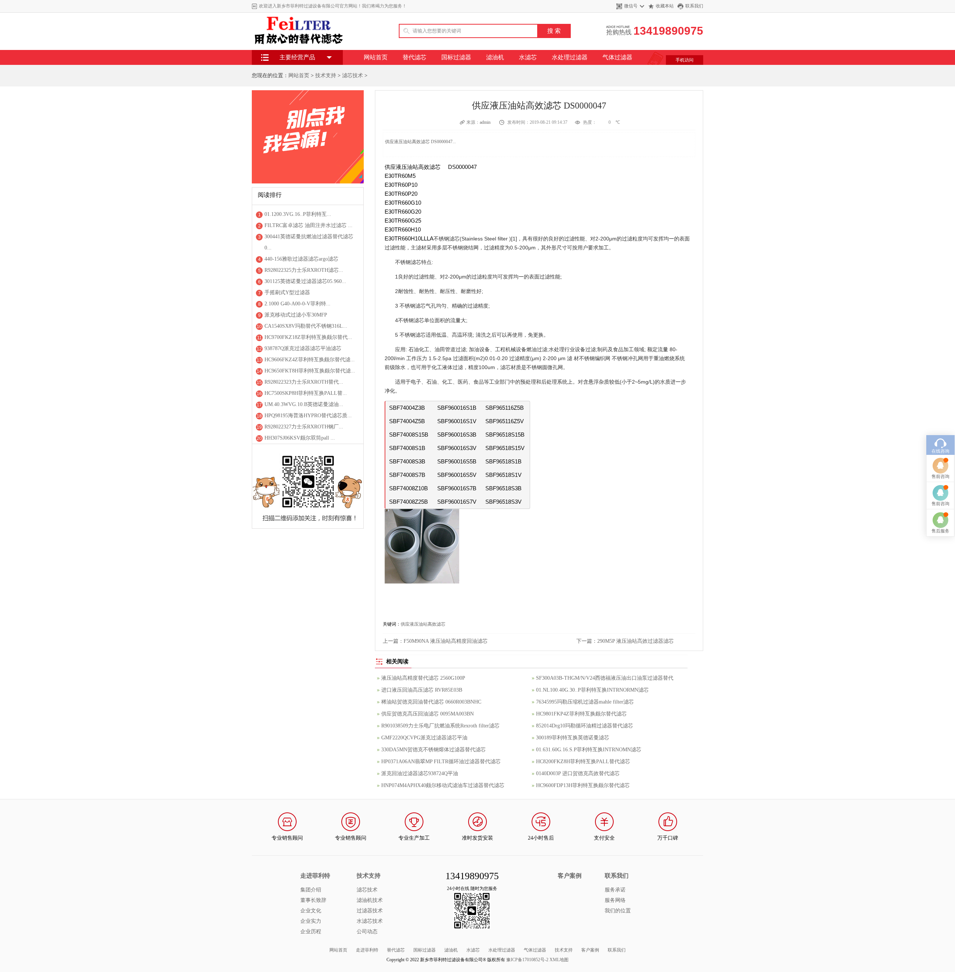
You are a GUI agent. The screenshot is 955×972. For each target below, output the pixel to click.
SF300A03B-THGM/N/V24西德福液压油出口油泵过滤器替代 (604, 678)
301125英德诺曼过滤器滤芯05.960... (305, 281)
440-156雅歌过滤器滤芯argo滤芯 (301, 259)
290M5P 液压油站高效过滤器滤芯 (635, 641)
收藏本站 (665, 6)
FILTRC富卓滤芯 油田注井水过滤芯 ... (308, 225)
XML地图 (559, 959)
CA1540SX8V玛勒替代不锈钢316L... (305, 326)
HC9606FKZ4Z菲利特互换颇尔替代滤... (309, 359)
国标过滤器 (456, 57)
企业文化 (310, 910)
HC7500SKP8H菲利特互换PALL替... (305, 393)
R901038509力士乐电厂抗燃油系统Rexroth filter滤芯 (440, 726)
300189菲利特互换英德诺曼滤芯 (572, 737)
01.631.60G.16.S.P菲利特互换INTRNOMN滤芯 (588, 749)
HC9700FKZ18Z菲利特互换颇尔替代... (308, 337)
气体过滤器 (617, 57)
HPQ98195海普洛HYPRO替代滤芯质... (308, 415)
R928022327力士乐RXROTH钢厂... (303, 427)
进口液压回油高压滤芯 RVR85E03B (421, 690)
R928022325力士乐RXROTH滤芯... (303, 270)
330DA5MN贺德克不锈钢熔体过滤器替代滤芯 (433, 749)
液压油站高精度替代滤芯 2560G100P (423, 678)
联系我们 (694, 6)
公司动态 (367, 931)
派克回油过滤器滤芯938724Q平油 (419, 773)
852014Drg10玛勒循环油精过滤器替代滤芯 (584, 726)
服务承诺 (615, 890)
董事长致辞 (313, 900)
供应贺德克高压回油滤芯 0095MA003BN (427, 714)
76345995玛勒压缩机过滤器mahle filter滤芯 (585, 702)
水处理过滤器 (570, 57)
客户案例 (590, 950)
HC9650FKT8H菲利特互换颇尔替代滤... (309, 371)
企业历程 (310, 931)
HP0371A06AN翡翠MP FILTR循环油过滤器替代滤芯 (441, 761)
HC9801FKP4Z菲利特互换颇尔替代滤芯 (581, 714)
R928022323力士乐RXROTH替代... (303, 382)
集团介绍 (310, 890)
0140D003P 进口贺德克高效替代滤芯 (578, 773)
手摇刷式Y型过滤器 (287, 292)
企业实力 (310, 921)
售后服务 (940, 531)
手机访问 (684, 60)
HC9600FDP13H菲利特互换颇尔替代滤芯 (583, 785)
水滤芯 (528, 57)
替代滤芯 (414, 57)
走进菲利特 (367, 950)
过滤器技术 (370, 910)
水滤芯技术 (370, 921)
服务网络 (615, 900)
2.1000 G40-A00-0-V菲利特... (297, 303)
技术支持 (325, 75)
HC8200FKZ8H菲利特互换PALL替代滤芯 (583, 761)
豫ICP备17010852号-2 (527, 959)
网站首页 (376, 57)
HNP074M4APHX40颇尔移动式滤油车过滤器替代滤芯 (442, 785)
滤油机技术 (370, 900)
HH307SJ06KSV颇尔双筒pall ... (299, 438)
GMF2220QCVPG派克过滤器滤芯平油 (424, 737)
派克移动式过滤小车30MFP (295, 315)
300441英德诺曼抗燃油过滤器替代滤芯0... (308, 242)
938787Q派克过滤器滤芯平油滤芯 (302, 348)
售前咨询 (940, 476)
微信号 (631, 6)
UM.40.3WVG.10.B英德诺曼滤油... (303, 404)
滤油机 (495, 57)
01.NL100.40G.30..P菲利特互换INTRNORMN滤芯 (592, 690)
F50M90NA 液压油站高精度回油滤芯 (446, 641)
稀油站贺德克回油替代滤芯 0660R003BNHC (431, 702)
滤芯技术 (352, 75)
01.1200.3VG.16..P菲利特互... (297, 214)
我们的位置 (618, 910)
